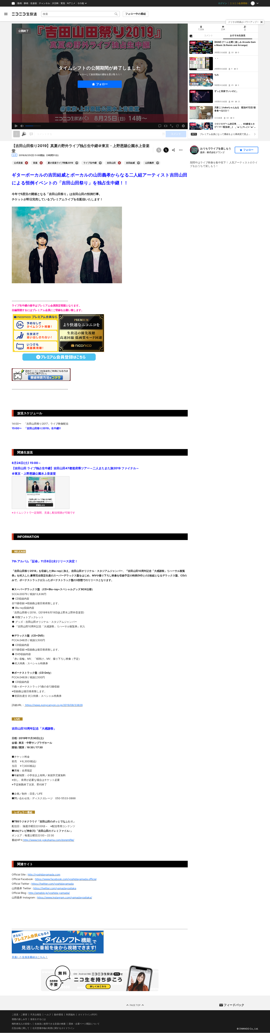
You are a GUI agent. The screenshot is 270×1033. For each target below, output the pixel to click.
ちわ (216, 74)
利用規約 (70, 1015)
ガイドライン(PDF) (87, 1015)
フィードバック (234, 1005)
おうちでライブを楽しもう (215, 148)
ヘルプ (47, 1015)
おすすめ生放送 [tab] (237, 35)
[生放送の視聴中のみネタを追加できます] (16, 134)
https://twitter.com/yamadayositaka (54, 888)
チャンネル (44, 3)
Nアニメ (71, 3)
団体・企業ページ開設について (84, 1024)
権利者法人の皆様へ (22, 1023)
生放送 (33, 3)
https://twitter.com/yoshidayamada (52, 883)
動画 (19, 3)
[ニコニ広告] (24, 134)
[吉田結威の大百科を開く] (138, 162)
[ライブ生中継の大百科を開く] (100, 162)
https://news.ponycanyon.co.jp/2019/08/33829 (53, 705)
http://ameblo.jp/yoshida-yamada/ (49, 892)
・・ (216, 58)
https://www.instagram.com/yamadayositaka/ (64, 897)
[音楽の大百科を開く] (41, 162)
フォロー (102, 84)
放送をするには (38, 1019)
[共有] (173, 150)
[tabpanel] (223, 84)
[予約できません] (158, 150)
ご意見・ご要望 (19, 1014)
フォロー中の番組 (135, 13)
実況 (63, 3)
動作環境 (58, 1015)
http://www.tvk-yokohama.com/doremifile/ (48, 839)
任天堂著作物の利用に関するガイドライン (53, 1028)
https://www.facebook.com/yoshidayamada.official (65, 879)
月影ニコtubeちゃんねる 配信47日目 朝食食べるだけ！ (235, 109)
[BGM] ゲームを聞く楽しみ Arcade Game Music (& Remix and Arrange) (235, 44)
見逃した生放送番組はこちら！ (30, 957)
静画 (26, 3)
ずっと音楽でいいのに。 (226, 91)
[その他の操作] (180, 150)
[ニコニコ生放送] (24, 14)
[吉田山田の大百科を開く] (119, 162)
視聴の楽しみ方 (19, 1019)
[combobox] (80, 14)
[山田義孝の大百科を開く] (157, 162)
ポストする (166, 150)
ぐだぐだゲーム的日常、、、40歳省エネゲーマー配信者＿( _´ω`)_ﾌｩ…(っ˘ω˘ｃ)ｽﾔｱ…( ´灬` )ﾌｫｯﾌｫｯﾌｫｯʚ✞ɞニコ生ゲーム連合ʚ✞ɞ (234, 125)
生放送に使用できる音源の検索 (50, 1024)
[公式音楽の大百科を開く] (26, 162)
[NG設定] (191, 36)
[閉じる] (261, 22)
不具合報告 (35, 1015)
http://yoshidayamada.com (44, 874)
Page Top (135, 1005)
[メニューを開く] (6, 14)
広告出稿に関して (20, 1028)
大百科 (55, 3)
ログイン (222, 3)
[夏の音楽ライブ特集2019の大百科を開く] (76, 162)
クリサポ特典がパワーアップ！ (243, 22)
